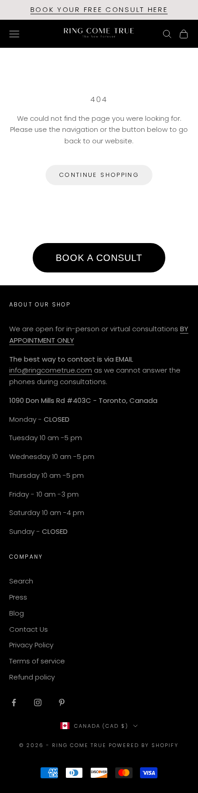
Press (18, 597)
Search (21, 581)
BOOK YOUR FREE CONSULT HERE (99, 9)
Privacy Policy (31, 645)
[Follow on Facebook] (13, 702)
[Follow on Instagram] (37, 702)
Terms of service (37, 661)
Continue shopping (99, 174)
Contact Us (28, 629)
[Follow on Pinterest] (61, 702)
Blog (16, 613)
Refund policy (32, 677)
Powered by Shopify (144, 745)
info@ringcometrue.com (50, 370)
